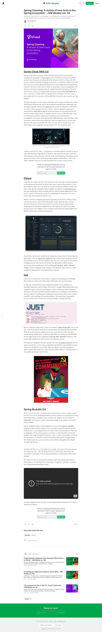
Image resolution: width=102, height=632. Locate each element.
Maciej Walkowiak (64, 327)
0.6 (68, 415)
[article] (51, 563)
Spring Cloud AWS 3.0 (36, 71)
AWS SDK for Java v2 (40, 111)
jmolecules (27, 420)
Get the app (58, 625)
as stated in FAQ (64, 343)
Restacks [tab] (34, 535)
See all (27, 599)
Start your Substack (47, 625)
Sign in (97, 3)
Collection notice (62, 621)
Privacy (51, 621)
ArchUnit (29, 433)
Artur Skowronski (31, 20)
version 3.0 (48, 107)
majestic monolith (68, 426)
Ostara (27, 178)
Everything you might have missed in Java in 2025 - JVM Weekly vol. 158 (43, 573)
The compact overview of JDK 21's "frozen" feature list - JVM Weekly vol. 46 (43, 586)
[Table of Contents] (2, 316)
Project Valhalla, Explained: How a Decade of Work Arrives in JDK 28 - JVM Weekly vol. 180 (44, 559)
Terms (55, 621)
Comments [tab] (27, 535)
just (26, 275)
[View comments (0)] (28, 25)
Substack (43, 629)
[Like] (25, 25)
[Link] (22, 71)
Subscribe (89, 3)
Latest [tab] (29, 554)
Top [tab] (25, 554)
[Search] (80, 3)
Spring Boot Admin (44, 258)
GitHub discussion (70, 189)
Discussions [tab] (35, 554)
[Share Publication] (83, 3)
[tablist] (30, 535)
